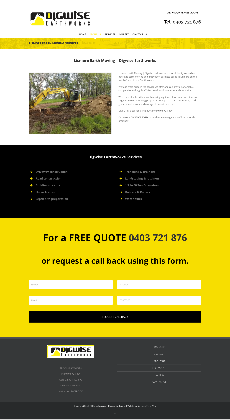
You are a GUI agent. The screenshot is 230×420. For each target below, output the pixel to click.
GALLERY (159, 374)
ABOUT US (159, 361)
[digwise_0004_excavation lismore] (70, 103)
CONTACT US (159, 381)
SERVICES (159, 368)
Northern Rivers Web (147, 406)
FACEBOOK (77, 391)
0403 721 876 (187, 22)
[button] (31, 103)
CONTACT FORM (139, 117)
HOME (159, 354)
